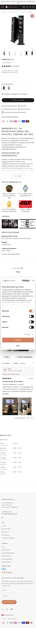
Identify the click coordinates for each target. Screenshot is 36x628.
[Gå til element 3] (15, 53)
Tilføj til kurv (18, 100)
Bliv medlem (9, 602)
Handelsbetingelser (8, 553)
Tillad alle (18, 340)
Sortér (16, 363)
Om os (4, 526)
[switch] (31, 316)
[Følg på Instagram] (7, 609)
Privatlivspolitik (6, 556)
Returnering (5, 550)
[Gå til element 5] (26, 53)
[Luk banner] (33, 280)
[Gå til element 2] (9, 53)
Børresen (30, 12)
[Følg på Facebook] (2, 609)
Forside (3, 12)
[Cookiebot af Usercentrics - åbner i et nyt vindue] (22, 281)
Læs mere (18, 176)
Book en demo (6, 529)
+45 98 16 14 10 (6, 511)
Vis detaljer (27, 334)
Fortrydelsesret (7, 562)
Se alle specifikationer (11, 254)
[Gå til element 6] (32, 53)
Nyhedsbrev (5, 535)
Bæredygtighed (7, 559)
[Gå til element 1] (4, 53)
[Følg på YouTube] (12, 609)
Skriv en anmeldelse (26, 357)
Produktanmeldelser (8, 538)
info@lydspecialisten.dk (9, 514)
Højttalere (14, 12)
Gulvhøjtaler (22, 12)
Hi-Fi (8, 12)
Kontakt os (5, 532)
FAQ (3, 547)
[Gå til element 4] (21, 53)
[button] (18, 66)
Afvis (18, 346)
